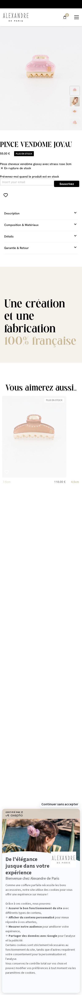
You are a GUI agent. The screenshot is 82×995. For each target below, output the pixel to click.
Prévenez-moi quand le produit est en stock (29, 176)
